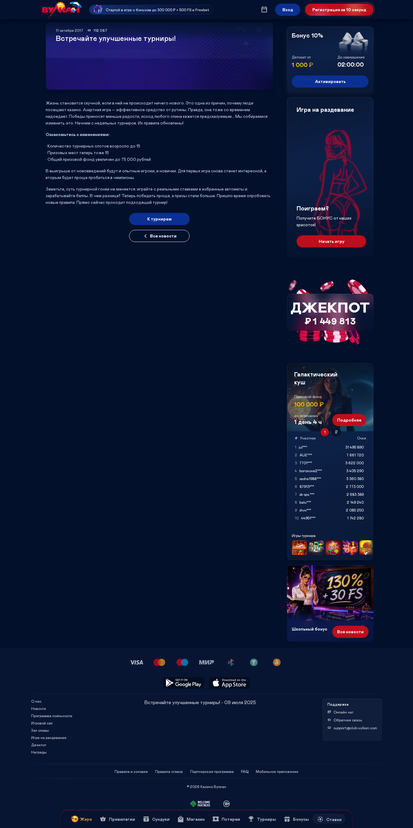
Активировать (330, 81)
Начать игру (331, 241)
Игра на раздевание (49, 737)
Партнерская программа (212, 771)
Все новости (163, 236)
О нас (36, 701)
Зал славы (40, 730)
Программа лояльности (51, 715)
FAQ (245, 771)
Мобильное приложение (277, 771)
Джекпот (38, 744)
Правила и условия (131, 771)
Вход (287, 9)
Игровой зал (42, 722)
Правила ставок (169, 771)
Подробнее (349, 420)
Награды (39, 752)
